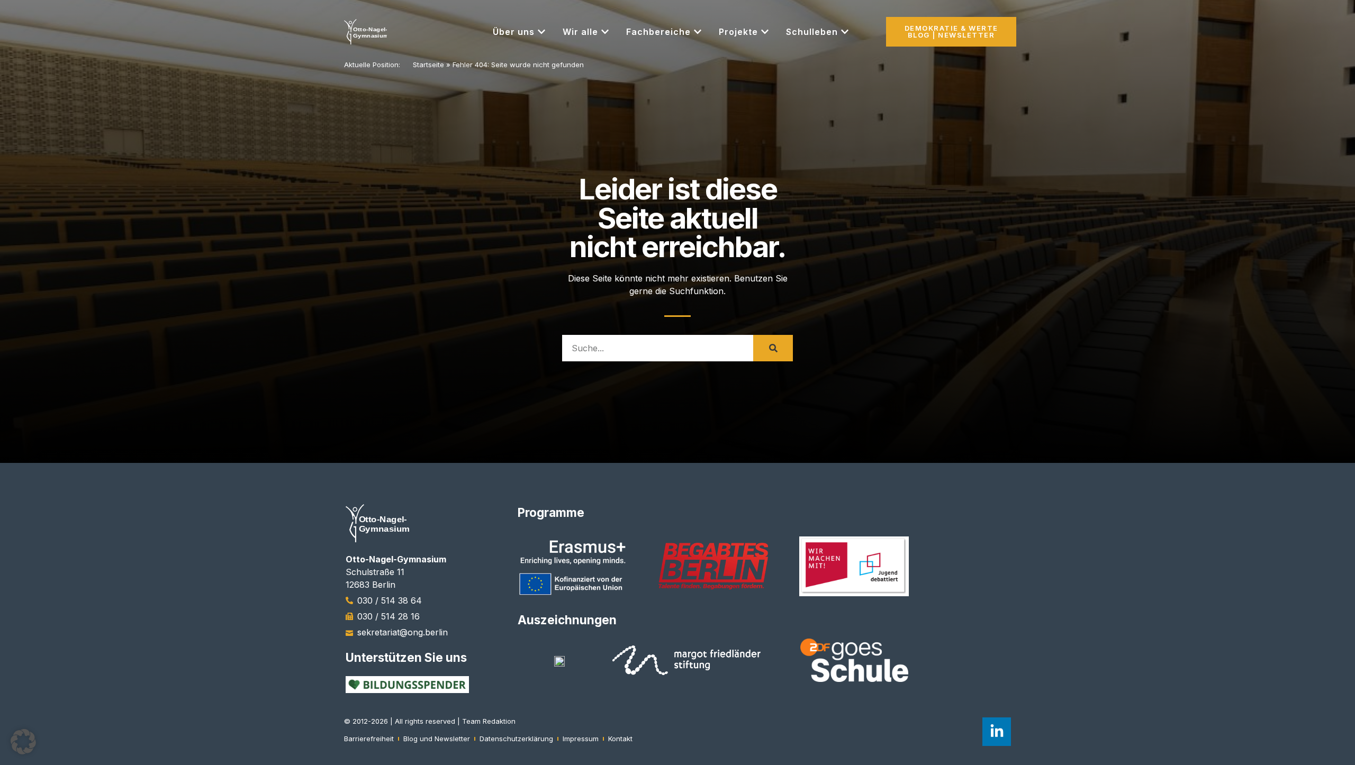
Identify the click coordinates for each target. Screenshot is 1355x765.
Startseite (428, 64)
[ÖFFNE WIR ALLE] (605, 32)
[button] (23, 741)
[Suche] (773, 348)
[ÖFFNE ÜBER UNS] (541, 32)
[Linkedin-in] (996, 731)
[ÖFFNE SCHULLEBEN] (845, 32)
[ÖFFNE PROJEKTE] (765, 32)
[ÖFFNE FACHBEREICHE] (697, 32)
